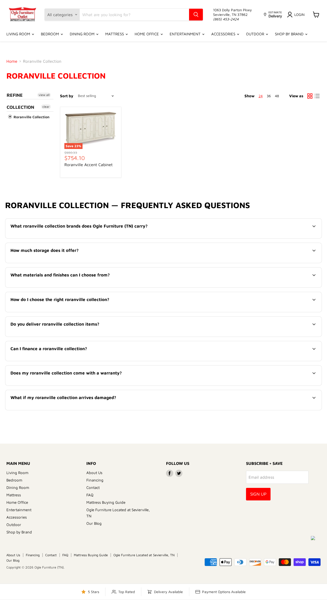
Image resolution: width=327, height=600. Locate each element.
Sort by (66, 96)
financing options (52, 360)
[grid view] (309, 96)
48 (277, 96)
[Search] (196, 14)
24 (261, 96)
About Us (94, 472)
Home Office (147, 34)
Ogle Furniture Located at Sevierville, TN (143, 555)
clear (46, 107)
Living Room (18, 34)
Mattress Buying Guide (105, 502)
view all (44, 95)
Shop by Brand (290, 34)
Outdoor (255, 34)
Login (299, 14)
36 (269, 96)
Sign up (258, 494)
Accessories (223, 34)
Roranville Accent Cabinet (88, 164)
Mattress (115, 34)
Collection (20, 107)
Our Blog (94, 523)
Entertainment (186, 34)
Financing (94, 480)
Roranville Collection (31, 117)
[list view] (317, 96)
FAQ (90, 495)
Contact (93, 487)
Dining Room (83, 34)
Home (11, 61)
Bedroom (50, 34)
